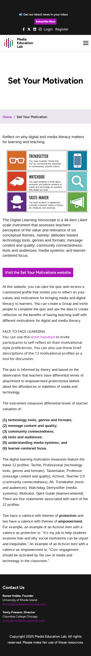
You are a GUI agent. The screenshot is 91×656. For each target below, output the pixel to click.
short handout (43, 336)
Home (7, 117)
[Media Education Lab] (18, 42)
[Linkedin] (34, 29)
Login (48, 29)
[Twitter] (29, 29)
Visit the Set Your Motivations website (38, 272)
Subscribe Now (45, 21)
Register (62, 29)
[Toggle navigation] (85, 43)
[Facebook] (24, 29)
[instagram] (40, 29)
